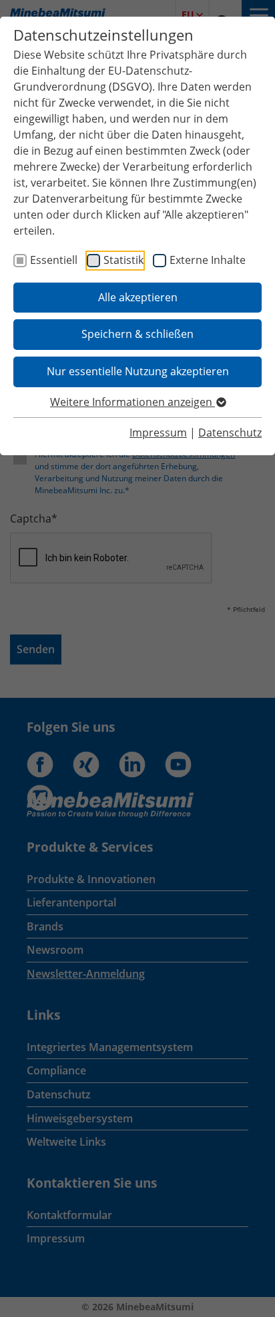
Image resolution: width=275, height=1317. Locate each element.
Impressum (158, 432)
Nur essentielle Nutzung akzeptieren (138, 371)
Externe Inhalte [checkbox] (208, 260)
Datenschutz (230, 432)
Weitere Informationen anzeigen (132, 402)
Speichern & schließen (137, 334)
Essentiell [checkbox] (53, 260)
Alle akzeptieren (138, 297)
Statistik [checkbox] (123, 260)
